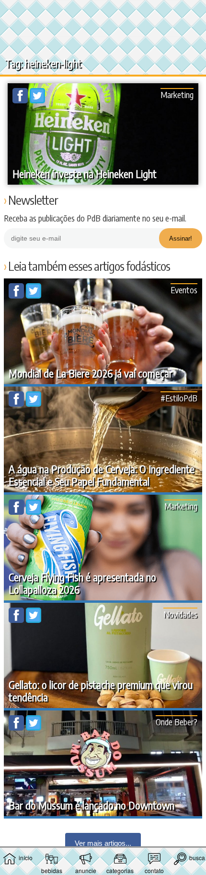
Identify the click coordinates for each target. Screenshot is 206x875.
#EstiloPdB (178, 397)
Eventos (184, 289)
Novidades (180, 614)
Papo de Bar (103, 12)
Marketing (177, 94)
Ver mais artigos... (103, 843)
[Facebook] (21, 100)
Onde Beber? (176, 721)
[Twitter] (37, 100)
